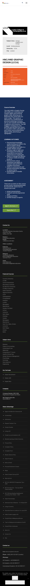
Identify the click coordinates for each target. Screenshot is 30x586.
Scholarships (8, 415)
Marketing (5, 350)
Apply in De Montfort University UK (13, 411)
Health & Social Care (8, 354)
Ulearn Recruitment (10, 374)
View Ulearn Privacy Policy (15, 582)
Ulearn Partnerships (10, 498)
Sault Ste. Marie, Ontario (9, 324)
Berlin (4, 332)
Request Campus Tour (10, 423)
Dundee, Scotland (7, 308)
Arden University (7, 290)
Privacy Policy (8, 443)
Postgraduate (6, 298)
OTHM (4, 280)
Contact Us (8, 534)
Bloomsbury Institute (8, 284)
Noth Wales (6, 314)
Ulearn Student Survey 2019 (12, 474)
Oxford (4, 310)
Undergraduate (7, 296)
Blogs (6, 470)
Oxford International (8, 282)
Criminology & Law (8, 348)
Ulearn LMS (8, 378)
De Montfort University (9, 286)
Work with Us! (8, 478)
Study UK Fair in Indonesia (11, 526)
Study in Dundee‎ (9, 427)
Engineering (6, 364)
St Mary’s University (8, 288)
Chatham (5, 316)
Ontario (5, 330)
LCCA (4, 294)
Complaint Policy (9, 447)
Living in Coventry (9, 506)
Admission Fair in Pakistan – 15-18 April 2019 (16, 502)
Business (5, 344)
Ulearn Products (9, 458)
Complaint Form (9, 450)
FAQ (6, 538)
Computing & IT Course (9, 352)
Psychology (6, 358)
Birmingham (6, 304)
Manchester (6, 306)
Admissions (8, 419)
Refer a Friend (8, 462)
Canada (5, 318)
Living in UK (7, 431)
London (5, 302)
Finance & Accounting (8, 346)
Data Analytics (7, 362)
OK (15, 578)
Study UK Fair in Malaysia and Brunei (14, 518)
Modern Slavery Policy (10, 454)
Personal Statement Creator (12, 466)
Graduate (5, 300)
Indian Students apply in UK (11, 514)
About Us (7, 530)
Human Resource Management (11, 356)
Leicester (5, 312)
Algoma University (7, 292)
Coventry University (8, 278)
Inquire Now (8, 381)
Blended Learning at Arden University (14, 439)
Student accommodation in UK (12, 435)
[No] (28, 578)
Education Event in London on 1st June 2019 (16, 510)
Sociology (5, 360)
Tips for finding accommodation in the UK (15, 522)
